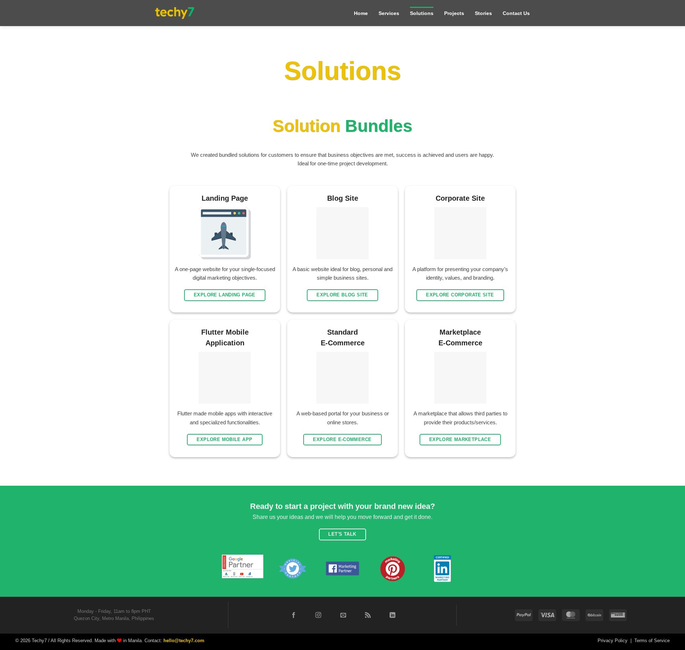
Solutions (421, 13)
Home (361, 13)
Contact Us (516, 13)
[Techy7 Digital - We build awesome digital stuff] (174, 13)
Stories (483, 13)
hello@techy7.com (183, 640)
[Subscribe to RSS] (368, 615)
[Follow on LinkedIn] (392, 615)
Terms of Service (652, 640)
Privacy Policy (613, 640)
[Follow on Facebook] (293, 615)
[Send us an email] (343, 615)
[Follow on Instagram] (318, 615)
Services (389, 13)
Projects (454, 13)
